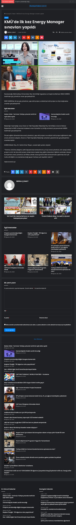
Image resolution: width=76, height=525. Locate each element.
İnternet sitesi (43, 317)
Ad (5, 311)
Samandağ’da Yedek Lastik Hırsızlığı (28, 351)
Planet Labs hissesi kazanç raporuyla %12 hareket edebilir (23, 417)
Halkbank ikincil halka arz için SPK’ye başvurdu (20, 412)
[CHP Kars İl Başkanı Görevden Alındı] (14, 260)
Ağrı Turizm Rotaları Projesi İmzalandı (28, 388)
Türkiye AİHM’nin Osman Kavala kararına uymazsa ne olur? (60, 269)
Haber (14, 13)
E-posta (7, 317)
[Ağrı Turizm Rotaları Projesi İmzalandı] (9, 390)
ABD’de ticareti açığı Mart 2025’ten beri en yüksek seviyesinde (25, 422)
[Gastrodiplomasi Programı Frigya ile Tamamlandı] (38, 260)
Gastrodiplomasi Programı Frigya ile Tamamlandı (37, 268)
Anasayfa (8, 13)
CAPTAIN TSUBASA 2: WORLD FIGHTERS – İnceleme (32, 374)
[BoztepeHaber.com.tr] (38, 6)
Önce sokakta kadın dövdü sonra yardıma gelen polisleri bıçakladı (38, 457)
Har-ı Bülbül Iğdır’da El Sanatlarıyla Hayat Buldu (20, 369)
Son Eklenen (38, 339)
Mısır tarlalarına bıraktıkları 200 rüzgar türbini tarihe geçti (24, 383)
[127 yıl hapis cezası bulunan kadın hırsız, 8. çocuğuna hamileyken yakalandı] (61, 238)
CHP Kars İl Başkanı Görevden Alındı (14, 268)
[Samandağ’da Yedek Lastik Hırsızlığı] (44, 116)
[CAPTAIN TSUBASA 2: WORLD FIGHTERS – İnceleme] (9, 376)
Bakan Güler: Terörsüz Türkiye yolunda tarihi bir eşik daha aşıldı (25, 346)
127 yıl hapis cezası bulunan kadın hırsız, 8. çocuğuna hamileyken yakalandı (60, 247)
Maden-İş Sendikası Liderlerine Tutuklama (18, 466)
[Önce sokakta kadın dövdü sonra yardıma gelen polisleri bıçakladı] (9, 459)
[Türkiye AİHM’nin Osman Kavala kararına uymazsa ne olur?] (61, 260)
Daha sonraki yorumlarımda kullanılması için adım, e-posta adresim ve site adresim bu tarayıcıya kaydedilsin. (38, 324)
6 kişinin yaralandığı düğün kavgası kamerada (28, 1)
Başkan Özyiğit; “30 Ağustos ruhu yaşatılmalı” (37, 234)
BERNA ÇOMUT (12, 32)
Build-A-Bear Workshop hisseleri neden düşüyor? (20, 427)
